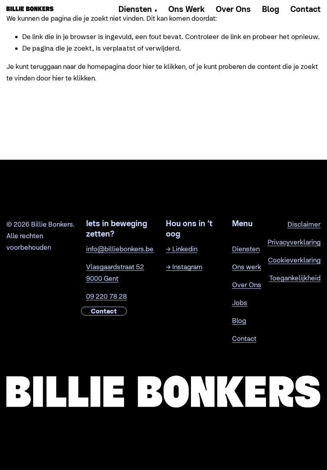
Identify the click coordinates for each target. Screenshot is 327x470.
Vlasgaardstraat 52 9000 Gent (115, 272)
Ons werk (246, 266)
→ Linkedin (181, 249)
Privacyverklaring (294, 242)
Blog (270, 9)
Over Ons (233, 9)
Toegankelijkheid (295, 278)
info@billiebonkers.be (120, 249)
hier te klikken (164, 66)
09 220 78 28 (106, 296)
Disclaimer (304, 224)
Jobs (239, 302)
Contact (305, 9)
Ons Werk (186, 9)
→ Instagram (184, 266)
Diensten (137, 9)
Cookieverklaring (294, 260)
